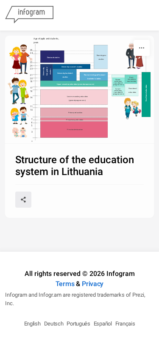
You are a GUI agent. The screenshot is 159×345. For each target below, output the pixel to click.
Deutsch (54, 323)
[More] (142, 48)
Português (78, 323)
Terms (65, 284)
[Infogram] (29, 15)
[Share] (23, 200)
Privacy (92, 284)
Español (103, 323)
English (32, 323)
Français (125, 323)
